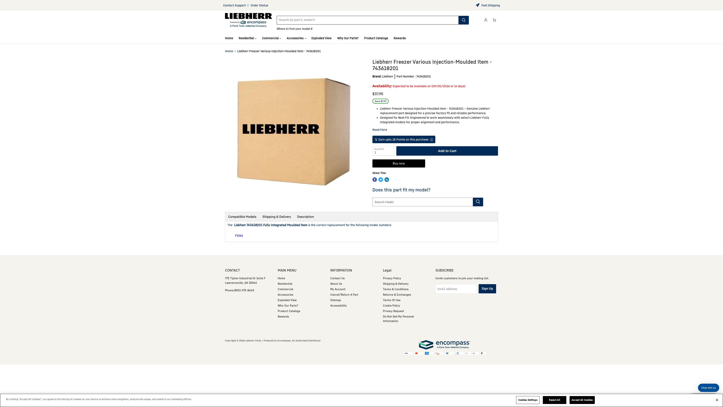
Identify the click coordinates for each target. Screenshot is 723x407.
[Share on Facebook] (374, 179)
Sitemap (335, 300)
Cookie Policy (391, 305)
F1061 (239, 235)
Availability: (382, 86)
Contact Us (337, 278)
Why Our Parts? (347, 38)
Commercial (271, 38)
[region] (361, 400)
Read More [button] (379, 130)
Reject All (554, 399)
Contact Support (234, 5)
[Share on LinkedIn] (386, 179)
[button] (708, 388)
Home (229, 38)
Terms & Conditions (396, 289)
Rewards (400, 38)
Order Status (259, 5)
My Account (337, 289)
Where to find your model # (295, 28)
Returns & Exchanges (397, 294)
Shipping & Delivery (276, 217)
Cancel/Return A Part (344, 294)
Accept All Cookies (582, 399)
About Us (336, 283)
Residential (247, 38)
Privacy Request (393, 311)
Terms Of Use (391, 300)
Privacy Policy (392, 278)
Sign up (487, 288)
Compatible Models (242, 217)
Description (305, 217)
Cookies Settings (528, 399)
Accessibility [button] (338, 305)
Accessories (295, 38)
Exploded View (321, 38)
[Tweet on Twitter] (380, 179)
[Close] (717, 400)
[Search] (464, 20)
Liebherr (387, 76)
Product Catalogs (376, 38)
